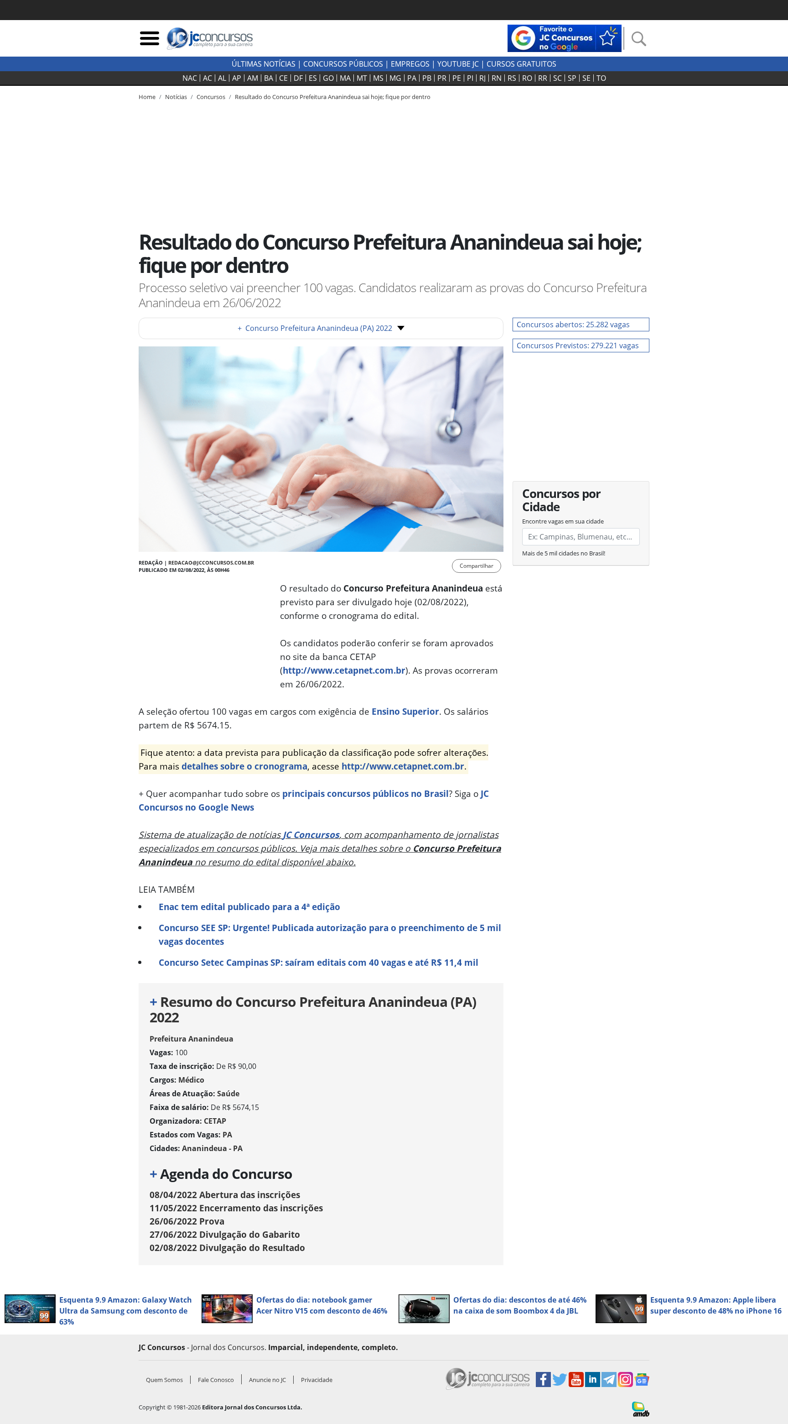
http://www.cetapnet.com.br (344, 670)
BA (268, 78)
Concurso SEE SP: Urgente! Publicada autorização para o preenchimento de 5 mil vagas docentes (330, 934)
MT (362, 78)
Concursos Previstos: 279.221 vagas (578, 345)
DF (298, 78)
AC (207, 78)
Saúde (228, 1094)
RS (512, 78)
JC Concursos (311, 834)
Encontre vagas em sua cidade (563, 521)
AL (222, 78)
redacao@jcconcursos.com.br (211, 562)
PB (426, 78)
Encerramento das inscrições (236, 1208)
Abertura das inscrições (225, 1194)
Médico (191, 1080)
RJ (482, 78)
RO (527, 78)
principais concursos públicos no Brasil (365, 793)
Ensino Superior (405, 711)
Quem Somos (164, 1380)
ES (313, 78)
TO (601, 78)
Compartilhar (476, 566)
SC (557, 78)
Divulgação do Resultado (227, 1247)
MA (345, 78)
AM (252, 78)
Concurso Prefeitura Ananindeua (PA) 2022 (315, 328)
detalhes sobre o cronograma (244, 766)
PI (470, 78)
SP (572, 78)
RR (542, 78)
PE (456, 78)
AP (236, 78)
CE (283, 78)
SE (586, 78)
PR (441, 78)
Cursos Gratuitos (521, 64)
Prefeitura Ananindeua (191, 1039)
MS (378, 78)
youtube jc (458, 64)
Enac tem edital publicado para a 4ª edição (249, 906)
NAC (189, 78)
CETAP (215, 1121)
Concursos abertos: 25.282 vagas (573, 324)
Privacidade (316, 1380)
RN (497, 78)
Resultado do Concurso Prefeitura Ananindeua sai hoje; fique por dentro (332, 97)
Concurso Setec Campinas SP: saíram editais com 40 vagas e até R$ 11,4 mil (318, 962)
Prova (187, 1221)
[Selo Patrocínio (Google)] (565, 37)
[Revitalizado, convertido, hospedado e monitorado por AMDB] (640, 1408)
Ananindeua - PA (212, 1148)
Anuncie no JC (267, 1380)
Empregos (410, 64)
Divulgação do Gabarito (225, 1234)
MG (395, 78)
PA (411, 78)
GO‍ (328, 78)
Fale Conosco (216, 1380)
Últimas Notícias (264, 64)
